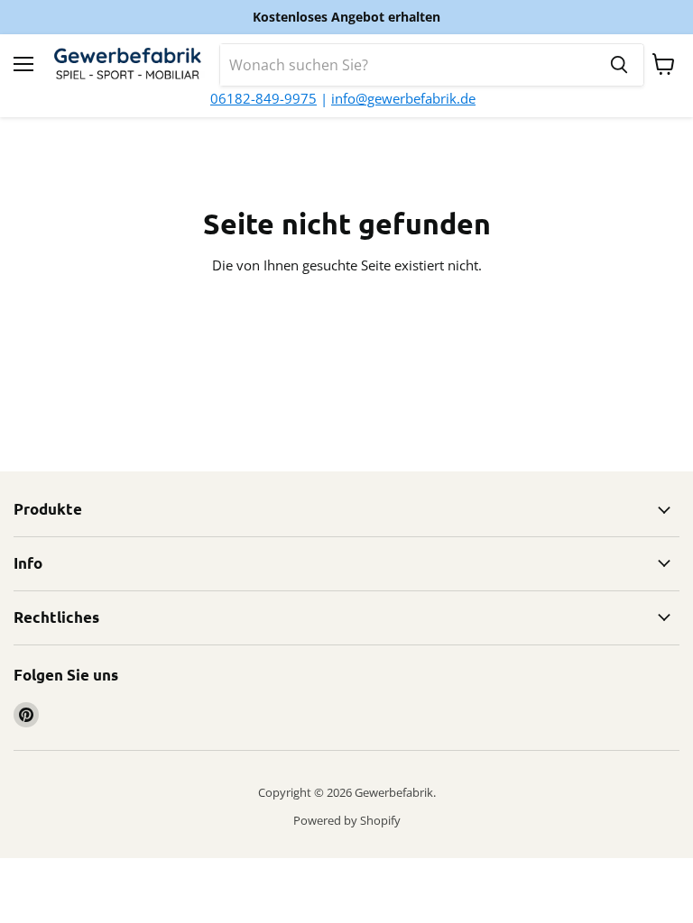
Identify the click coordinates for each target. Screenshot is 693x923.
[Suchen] (619, 65)
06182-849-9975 (263, 98)
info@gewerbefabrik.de (403, 98)
